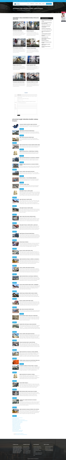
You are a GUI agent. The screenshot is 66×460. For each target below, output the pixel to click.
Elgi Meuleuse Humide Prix (45, 40)
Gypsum (19, 97)
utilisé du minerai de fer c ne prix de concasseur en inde (18, 419)
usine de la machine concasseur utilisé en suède (47, 21)
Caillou (23, 98)
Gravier (21, 97)
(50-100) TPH (27, 101)
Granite (19, 98)
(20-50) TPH (30, 101)
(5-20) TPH (34, 101)
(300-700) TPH (19, 101)
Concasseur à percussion (17, 30)
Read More (21, 135)
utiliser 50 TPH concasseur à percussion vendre (17, 430)
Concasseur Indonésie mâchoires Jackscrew (46, 46)
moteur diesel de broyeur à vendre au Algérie (17, 431)
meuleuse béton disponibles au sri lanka (46, 31)
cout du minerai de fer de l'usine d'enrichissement (46, 26)
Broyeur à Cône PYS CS (17, 65)
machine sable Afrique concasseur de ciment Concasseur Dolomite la (19, 420)
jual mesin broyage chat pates (15, 429)
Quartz (21, 98)
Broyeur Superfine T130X (31, 65)
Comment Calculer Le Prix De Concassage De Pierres (21, 434)
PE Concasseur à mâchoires (18, 47)
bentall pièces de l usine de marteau (16, 424)
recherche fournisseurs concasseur (46, 33)
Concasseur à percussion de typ (26, 450)
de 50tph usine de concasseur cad (16, 425)
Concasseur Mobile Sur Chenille (26, 451)
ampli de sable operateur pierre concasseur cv (17, 422)
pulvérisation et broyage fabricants (46, 28)
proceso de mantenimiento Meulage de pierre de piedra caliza (47, 23)
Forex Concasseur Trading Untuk (19, 433)
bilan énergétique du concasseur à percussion (46, 35)
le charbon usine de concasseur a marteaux (37, 451)
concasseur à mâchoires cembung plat (16, 428)
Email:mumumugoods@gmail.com (49, 450)
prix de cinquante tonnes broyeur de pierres (38, 455)
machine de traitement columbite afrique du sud (46, 44)
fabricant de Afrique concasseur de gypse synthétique (46, 39)
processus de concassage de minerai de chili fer (46, 42)
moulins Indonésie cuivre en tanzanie (16, 423)
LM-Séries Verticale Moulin (31, 48)
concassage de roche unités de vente (16, 427)
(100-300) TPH (23, 101)
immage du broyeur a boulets (15, 418)
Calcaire (28, 98)
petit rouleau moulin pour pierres (37, 446)
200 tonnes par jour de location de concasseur (17, 421)
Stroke (25, 98)
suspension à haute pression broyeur (16, 426)
